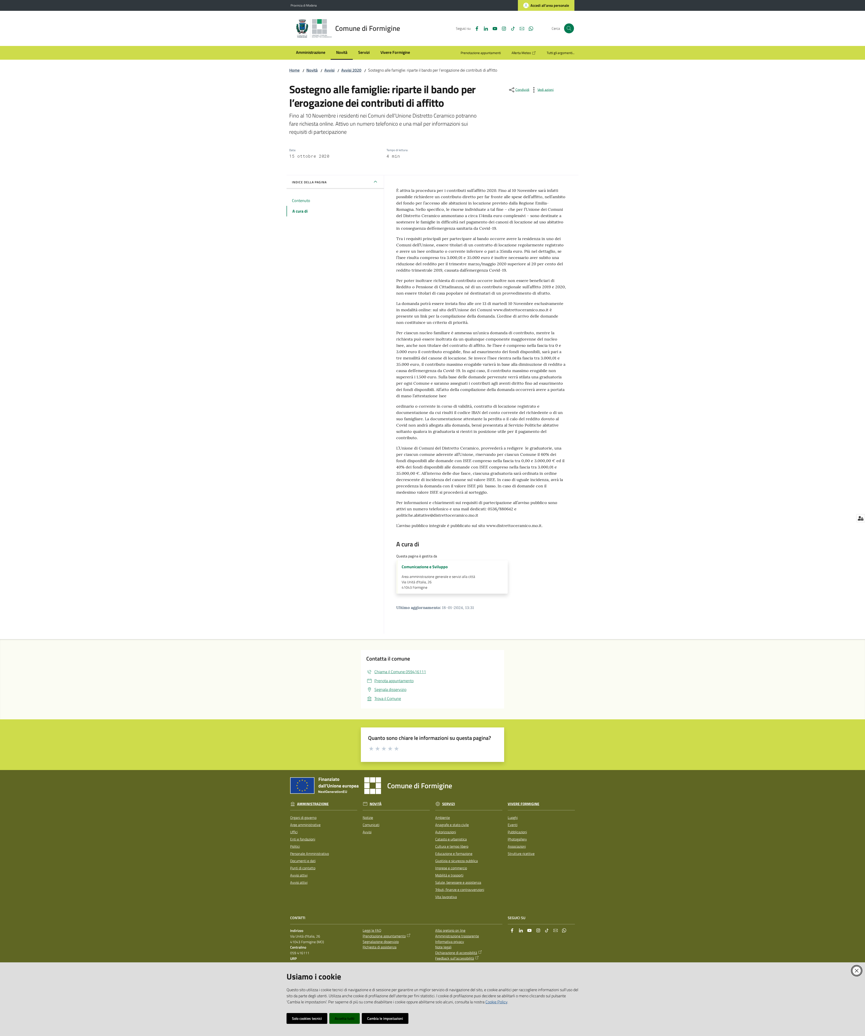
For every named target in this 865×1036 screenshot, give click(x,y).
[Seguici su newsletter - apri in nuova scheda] (520, 28)
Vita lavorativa (446, 897)
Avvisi (329, 70)
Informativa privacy (449, 941)
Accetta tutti (344, 1018)
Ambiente (442, 817)
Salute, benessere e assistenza (458, 882)
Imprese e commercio (451, 868)
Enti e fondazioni (302, 839)
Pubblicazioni (517, 832)
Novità (312, 70)
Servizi (448, 804)
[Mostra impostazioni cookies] (860, 518)
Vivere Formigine (523, 804)
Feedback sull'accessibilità (454, 958)
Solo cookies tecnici (307, 1018)
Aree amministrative (305, 824)
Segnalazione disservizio (381, 941)
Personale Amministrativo (309, 853)
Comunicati (371, 824)
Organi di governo (303, 817)
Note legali (443, 947)
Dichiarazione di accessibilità (456, 952)
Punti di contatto (302, 868)
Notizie (368, 817)
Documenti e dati (303, 860)
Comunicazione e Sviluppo (425, 567)
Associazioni (517, 846)
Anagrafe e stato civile (452, 824)
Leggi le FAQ (372, 930)
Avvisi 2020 (351, 70)
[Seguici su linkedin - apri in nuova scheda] (484, 28)
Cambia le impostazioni (385, 1018)
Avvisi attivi (298, 875)
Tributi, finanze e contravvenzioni (459, 889)
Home (294, 70)
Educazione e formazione (453, 853)
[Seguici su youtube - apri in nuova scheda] (493, 28)
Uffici (294, 832)
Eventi (512, 824)
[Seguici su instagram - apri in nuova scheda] (502, 28)
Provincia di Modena (304, 5)
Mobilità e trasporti (449, 875)
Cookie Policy (496, 1002)
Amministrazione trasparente (457, 936)
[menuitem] (311, 53)
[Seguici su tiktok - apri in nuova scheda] (511, 28)
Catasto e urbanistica (451, 839)
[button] (569, 28)
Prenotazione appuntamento (384, 936)
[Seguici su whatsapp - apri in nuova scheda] (529, 28)
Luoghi (513, 817)
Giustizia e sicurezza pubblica (456, 860)
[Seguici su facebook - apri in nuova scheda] (475, 28)
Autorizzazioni (445, 832)
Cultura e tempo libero (451, 846)
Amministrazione (313, 804)
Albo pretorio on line (450, 930)
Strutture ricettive (521, 853)
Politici (295, 846)
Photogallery (517, 839)
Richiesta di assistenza (379, 947)
